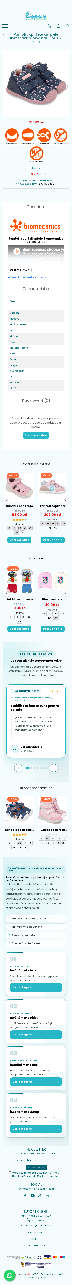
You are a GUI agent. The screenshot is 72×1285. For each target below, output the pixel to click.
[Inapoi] (3, 35)
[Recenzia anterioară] (18, 768)
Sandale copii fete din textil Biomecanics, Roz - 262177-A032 (19, 506)
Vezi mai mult (20, 270)
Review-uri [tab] (36, 400)
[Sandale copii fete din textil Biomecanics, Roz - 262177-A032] (19, 487)
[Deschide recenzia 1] (27, 768)
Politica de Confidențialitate (40, 1176)
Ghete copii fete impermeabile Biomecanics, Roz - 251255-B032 (53, 830)
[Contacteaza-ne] (49, 26)
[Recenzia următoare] (54, 768)
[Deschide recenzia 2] (31, 768)
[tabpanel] (36, 83)
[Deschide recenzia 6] (43, 768)
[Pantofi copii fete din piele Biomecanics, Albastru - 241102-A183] (36, 83)
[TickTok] (39, 1195)
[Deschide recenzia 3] (34, 768)
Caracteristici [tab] (36, 289)
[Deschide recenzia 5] (40, 768)
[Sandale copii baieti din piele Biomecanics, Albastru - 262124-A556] (19, 811)
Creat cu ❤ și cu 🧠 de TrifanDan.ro (28, 1274)
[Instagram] (47, 1195)
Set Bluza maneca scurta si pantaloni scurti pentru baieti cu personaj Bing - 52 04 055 (19, 599)
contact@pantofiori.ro (38, 1225)
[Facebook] (25, 1195)
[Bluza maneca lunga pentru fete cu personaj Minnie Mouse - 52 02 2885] (52, 580)
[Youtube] (32, 1195)
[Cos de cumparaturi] (58, 26)
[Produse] (5, 27)
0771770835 (38, 1220)
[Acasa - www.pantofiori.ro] (36, 15)
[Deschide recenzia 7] (46, 768)
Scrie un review (36, 435)
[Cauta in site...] (67, 26)
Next (66, 87)
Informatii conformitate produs (27, 277)
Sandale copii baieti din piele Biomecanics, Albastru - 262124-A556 (19, 830)
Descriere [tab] (36, 206)
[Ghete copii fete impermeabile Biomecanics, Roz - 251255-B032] (52, 811)
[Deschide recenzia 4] (37, 768)
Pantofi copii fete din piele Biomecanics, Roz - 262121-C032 (53, 506)
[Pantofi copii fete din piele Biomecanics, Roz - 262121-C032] (52, 487)
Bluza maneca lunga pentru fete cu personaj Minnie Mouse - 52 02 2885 (53, 599)
